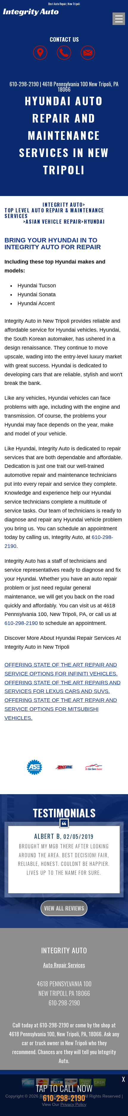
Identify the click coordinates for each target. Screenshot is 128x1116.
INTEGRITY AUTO (62, 205)
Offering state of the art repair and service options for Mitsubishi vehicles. (60, 709)
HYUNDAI (94, 222)
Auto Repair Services (64, 965)
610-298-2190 (24, 84)
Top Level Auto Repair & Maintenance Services (54, 213)
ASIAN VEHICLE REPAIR (53, 222)
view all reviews (64, 908)
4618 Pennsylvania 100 (65, 84)
